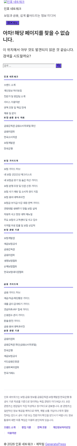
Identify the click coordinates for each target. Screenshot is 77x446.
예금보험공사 (10, 243)
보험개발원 (9, 142)
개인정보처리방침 (61, 427)
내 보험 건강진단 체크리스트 (18, 174)
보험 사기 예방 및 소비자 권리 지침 (21, 191)
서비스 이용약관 (12, 102)
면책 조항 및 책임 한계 (15, 107)
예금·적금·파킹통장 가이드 (17, 298)
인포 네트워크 (12, 9)
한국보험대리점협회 (13, 272)
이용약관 (12, 433)
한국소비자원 (10, 137)
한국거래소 (9, 373)
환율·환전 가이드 (12, 320)
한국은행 (8, 148)
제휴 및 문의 (10, 113)
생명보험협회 (10, 260)
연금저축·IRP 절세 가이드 (16, 309)
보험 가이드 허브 (12, 169)
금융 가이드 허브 (12, 292)
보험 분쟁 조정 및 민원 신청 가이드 (21, 186)
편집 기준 (26, 427)
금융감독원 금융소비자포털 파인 (20, 125)
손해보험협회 (10, 266)
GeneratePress (55, 444)
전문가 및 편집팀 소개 (14, 96)
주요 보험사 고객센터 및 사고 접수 (20, 219)
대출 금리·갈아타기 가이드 (17, 303)
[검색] (58, 65)
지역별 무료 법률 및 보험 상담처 (19, 225)
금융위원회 (9, 131)
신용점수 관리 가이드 (14, 315)
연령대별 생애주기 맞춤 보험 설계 (20, 208)
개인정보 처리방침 (13, 90)
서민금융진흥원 (11, 361)
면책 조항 (42, 427)
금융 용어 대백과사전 (14, 326)
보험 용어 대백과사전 (14, 197)
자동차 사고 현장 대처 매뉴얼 (18, 214)
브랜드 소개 (9, 84)
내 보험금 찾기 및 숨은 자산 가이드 (21, 180)
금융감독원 (9, 249)
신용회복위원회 (11, 367)
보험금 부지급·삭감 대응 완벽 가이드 (21, 202)
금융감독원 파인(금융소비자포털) (20, 344)
